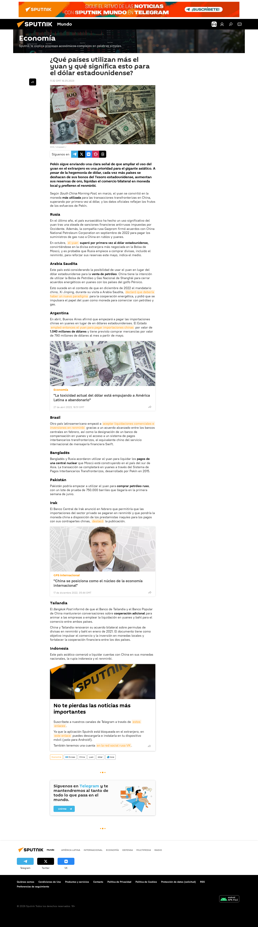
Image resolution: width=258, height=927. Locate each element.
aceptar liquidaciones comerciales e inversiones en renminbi (102, 426)
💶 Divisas (70, 757)
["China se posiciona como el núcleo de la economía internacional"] (102, 549)
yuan (91, 757)
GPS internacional (67, 575)
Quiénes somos (25, 881)
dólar (100, 757)
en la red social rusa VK (113, 745)
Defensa (127, 849)
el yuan (73, 243)
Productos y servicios (77, 881)
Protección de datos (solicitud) (178, 881)
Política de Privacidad (119, 881)
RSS (202, 881)
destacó (97, 521)
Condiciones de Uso (49, 881)
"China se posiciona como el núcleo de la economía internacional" (98, 583)
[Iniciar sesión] (222, 24)
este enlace (62, 736)
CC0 (52, 147)
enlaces (59, 726)
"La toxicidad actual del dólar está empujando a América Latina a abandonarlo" (102, 397)
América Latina (70, 849)
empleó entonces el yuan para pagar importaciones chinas (92, 327)
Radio (158, 849)
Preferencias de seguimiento (33, 886)
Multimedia (143, 849)
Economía (61, 390)
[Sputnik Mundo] (36, 28)
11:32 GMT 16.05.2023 (62, 80)
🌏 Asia (110, 757)
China (82, 757)
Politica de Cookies (146, 881)
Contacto (98, 881)
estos (136, 722)
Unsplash (60, 147)
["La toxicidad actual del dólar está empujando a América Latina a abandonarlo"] (102, 363)
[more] (149, 406)
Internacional (93, 849)
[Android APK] (229, 899)
